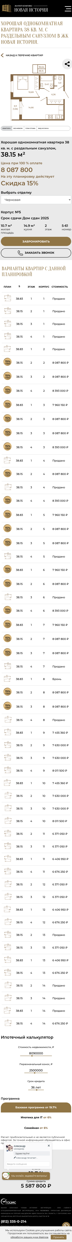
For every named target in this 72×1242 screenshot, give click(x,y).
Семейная (36, 1128)
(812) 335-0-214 (13, 1221)
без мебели (18, 128)
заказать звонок (39, 252)
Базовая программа (36, 1107)
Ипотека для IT (36, 1117)
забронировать (36, 241)
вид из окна (43, 128)
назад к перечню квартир (24, 55)
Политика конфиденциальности (15, 1226)
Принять (58, 1237)
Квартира (7, 128)
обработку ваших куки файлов (29, 1237)
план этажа (30, 128)
